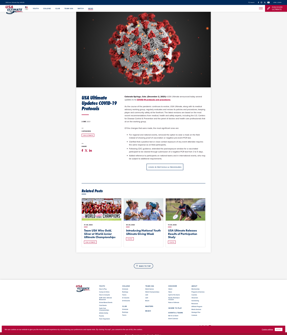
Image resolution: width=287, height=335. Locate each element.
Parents (101, 316)
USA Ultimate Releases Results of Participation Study (182, 234)
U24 (146, 295)
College (47, 9)
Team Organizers (104, 319)
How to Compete (104, 295)
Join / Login (277, 2)
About (194, 286)
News (90, 9)
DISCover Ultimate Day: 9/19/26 (15, 2)
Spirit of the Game (174, 295)
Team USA (68, 9)
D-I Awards (125, 298)
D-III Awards (126, 301)
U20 (146, 298)
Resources (194, 304)
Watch (81, 9)
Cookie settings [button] (267, 329)
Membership (195, 289)
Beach (147, 301)
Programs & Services (197, 292)
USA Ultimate (88, 135)
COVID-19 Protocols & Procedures (164, 167)
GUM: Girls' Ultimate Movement (105, 298)
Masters (149, 306)
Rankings (125, 292)
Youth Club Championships (104, 309)
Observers (194, 298)
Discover (172, 286)
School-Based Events (105, 302)
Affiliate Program (196, 306)
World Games (149, 289)
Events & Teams (175, 312)
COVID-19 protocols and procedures (153, 99)
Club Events (103, 305)
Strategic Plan (195, 312)
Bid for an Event (173, 316)
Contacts (194, 315)
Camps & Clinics (104, 292)
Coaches (194, 295)
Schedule (125, 289)
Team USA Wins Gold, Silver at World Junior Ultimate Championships (99, 234)
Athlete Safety (103, 313)
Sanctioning (195, 301)
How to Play (103, 289)
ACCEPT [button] (278, 329)
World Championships (152, 292)
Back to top (145, 266)
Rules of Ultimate (173, 302)
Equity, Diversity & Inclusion (173, 298)
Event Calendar (173, 319)
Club (57, 9)
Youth (36, 9)
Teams (124, 295)
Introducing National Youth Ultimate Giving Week (143, 232)
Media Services (196, 309)
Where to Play (175, 308)
